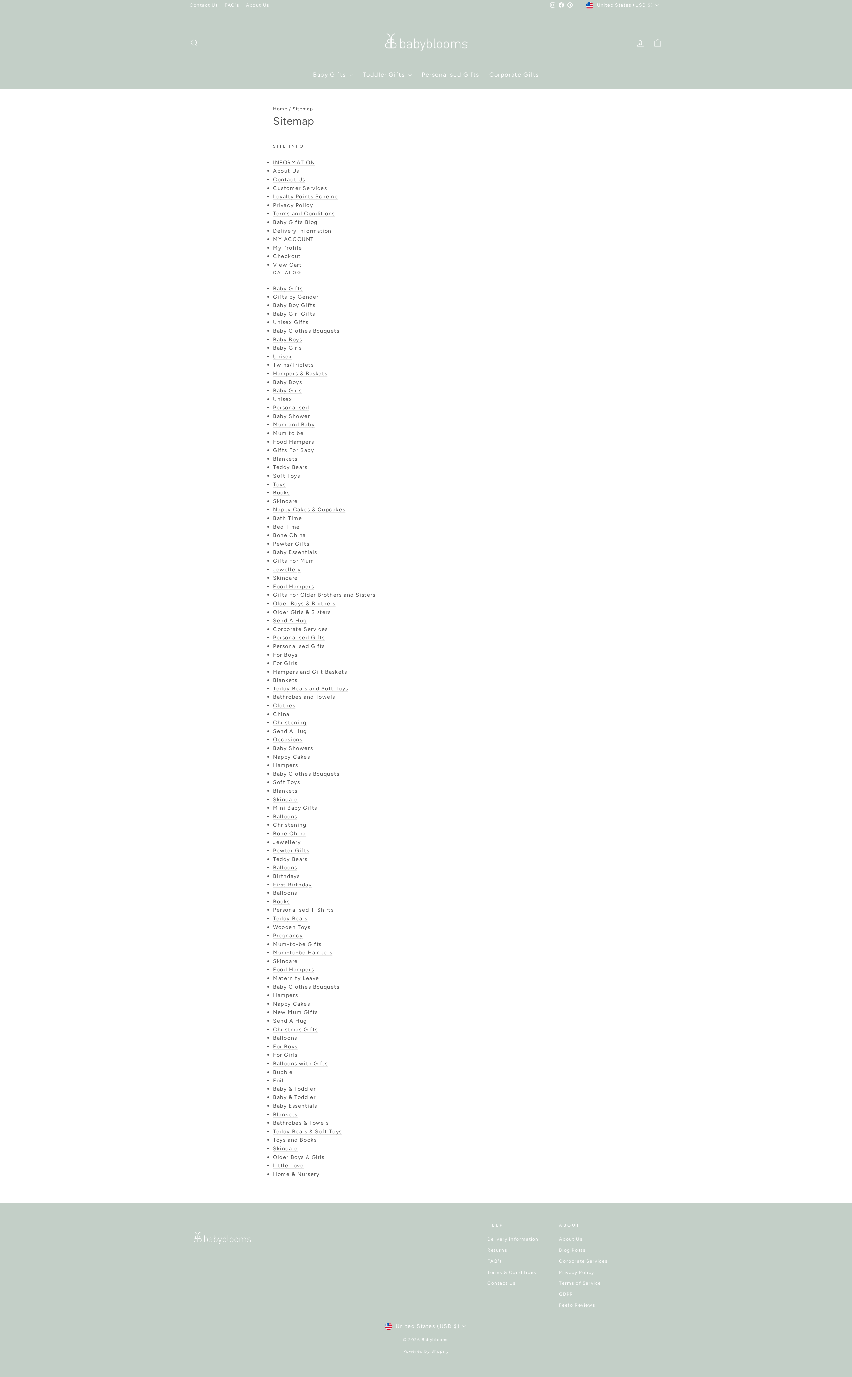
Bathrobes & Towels (301, 1123)
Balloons (285, 816)
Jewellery (287, 569)
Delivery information (513, 1239)
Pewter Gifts (291, 544)
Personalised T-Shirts (303, 910)
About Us (257, 5)
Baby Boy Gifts (294, 305)
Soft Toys (286, 476)
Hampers (285, 765)
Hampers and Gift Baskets (310, 672)
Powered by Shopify (426, 1351)
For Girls (285, 663)
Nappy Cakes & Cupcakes (309, 509)
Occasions (287, 739)
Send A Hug (290, 620)
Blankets (285, 459)
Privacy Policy (293, 205)
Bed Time (286, 527)
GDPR (566, 1294)
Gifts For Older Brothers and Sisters (324, 595)
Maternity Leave (296, 978)
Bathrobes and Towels (304, 697)
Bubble (283, 1072)
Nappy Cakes (291, 757)
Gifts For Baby (293, 450)
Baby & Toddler (294, 1089)
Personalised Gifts (450, 74)
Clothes (284, 705)
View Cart (287, 265)
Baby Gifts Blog (295, 222)
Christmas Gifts (295, 1029)
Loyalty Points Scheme (305, 196)
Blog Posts (572, 1250)
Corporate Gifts (514, 74)
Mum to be (288, 433)
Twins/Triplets (293, 365)
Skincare (285, 501)
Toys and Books (295, 1140)
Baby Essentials (295, 552)
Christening (290, 722)
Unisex (282, 356)
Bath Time (287, 518)
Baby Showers (293, 748)
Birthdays (286, 876)
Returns (497, 1250)
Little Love (288, 1165)
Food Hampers (293, 442)
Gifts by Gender (296, 297)
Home (280, 108)
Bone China (289, 535)
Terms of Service (580, 1283)
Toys (279, 484)
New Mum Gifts (295, 1012)
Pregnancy (288, 935)
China (281, 714)
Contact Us (204, 5)
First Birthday (292, 885)
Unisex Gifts (290, 322)
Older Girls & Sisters (302, 612)
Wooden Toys (292, 927)
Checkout (287, 256)
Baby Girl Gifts (294, 314)
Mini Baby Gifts (295, 808)
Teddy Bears (290, 467)
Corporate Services (300, 629)
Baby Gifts (330, 74)
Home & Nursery (296, 1174)
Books (281, 493)
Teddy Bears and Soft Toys (310, 689)
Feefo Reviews (577, 1305)
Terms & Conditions (511, 1272)
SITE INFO (288, 146)
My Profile (287, 248)
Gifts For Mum (293, 561)
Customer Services (300, 188)
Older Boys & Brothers (304, 603)
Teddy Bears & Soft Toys (307, 1131)
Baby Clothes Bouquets (306, 331)
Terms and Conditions (304, 213)
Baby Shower (291, 416)
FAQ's (232, 5)
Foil (278, 1080)
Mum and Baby (294, 424)
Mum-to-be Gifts (297, 944)
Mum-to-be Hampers (302, 952)
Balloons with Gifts (300, 1063)
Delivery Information (302, 231)
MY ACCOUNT (293, 239)
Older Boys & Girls (299, 1157)
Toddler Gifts (385, 74)
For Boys (285, 655)
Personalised (291, 407)
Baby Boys (287, 339)
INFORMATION (294, 162)
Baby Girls (287, 348)
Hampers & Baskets (300, 373)
